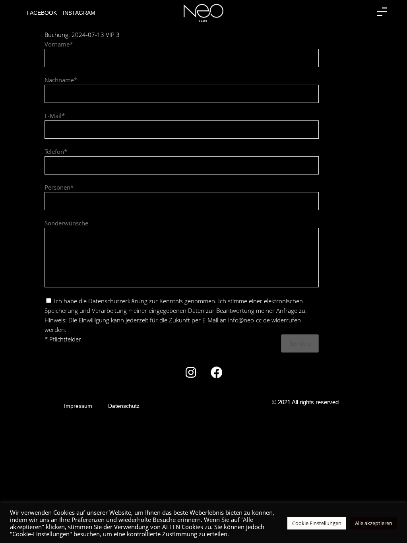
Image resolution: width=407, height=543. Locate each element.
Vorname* (59, 44)
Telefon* (56, 151)
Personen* (59, 187)
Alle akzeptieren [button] (373, 523)
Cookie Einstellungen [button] (316, 523)
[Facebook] (217, 372)
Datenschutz (124, 406)
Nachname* (61, 80)
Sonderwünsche (66, 223)
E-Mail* (55, 116)
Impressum (78, 406)
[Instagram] (191, 372)
